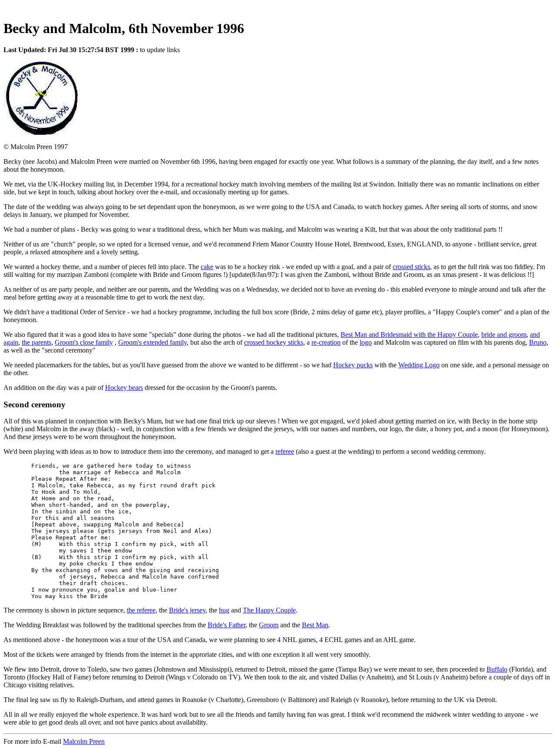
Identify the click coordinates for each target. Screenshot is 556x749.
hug (224, 610)
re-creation (326, 342)
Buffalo (496, 669)
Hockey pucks (353, 365)
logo (366, 342)
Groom (268, 625)
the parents (36, 342)
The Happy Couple (269, 610)
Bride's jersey (187, 610)
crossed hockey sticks (273, 342)
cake (207, 266)
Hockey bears (124, 387)
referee (284, 451)
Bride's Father (226, 625)
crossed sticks (411, 266)
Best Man (315, 625)
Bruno (537, 342)
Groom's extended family (152, 342)
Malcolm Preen (84, 741)
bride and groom (503, 334)
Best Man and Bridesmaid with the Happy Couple (409, 334)
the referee (141, 610)
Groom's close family (84, 342)
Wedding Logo (419, 365)
